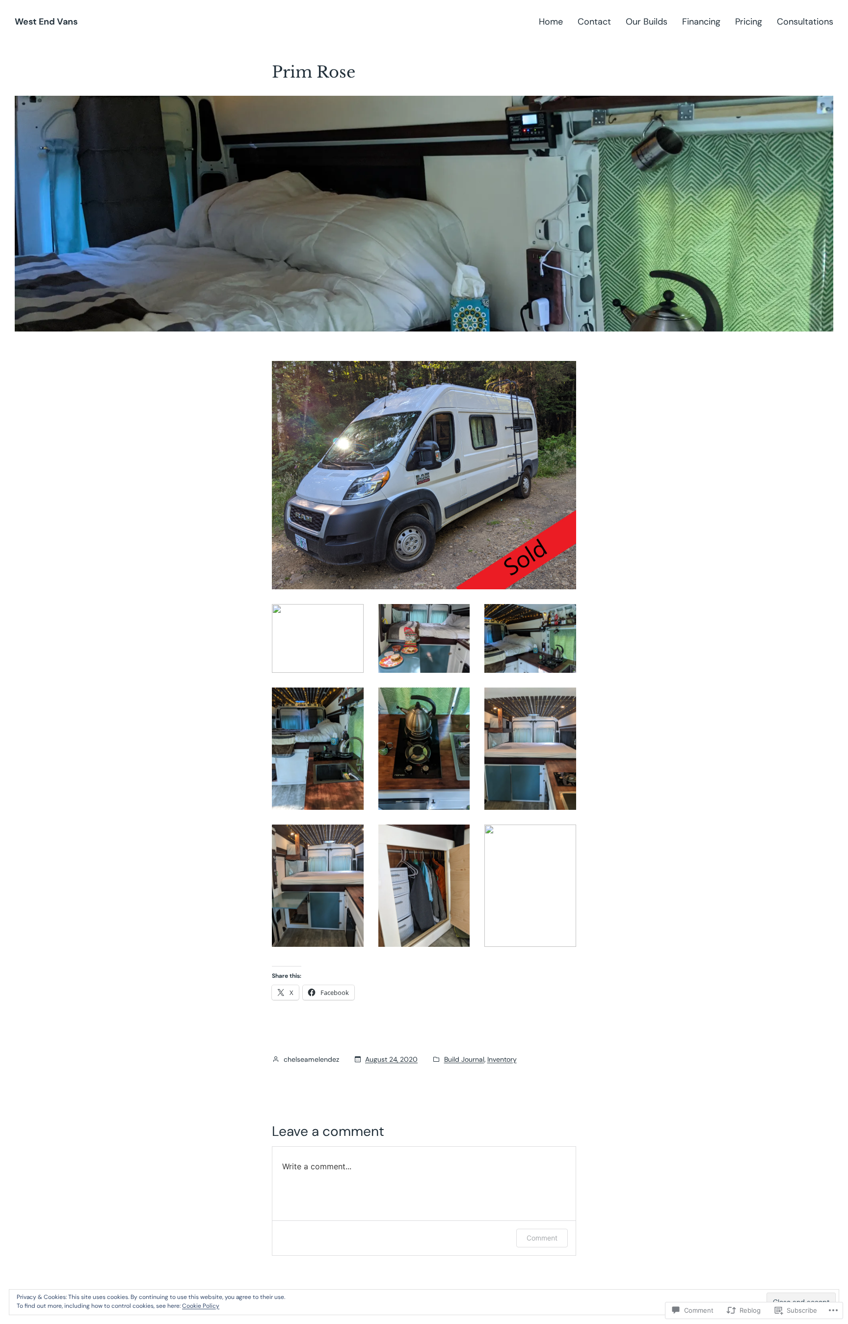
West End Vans (46, 22)
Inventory (502, 1059)
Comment (542, 1238)
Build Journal (464, 1059)
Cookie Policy (200, 1306)
